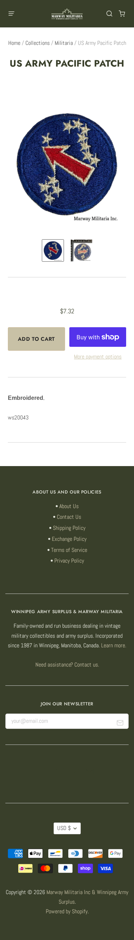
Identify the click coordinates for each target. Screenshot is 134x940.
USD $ (64, 828)
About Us (69, 506)
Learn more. (113, 645)
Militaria (64, 43)
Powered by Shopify (67, 911)
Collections (37, 43)
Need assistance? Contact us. (67, 664)
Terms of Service (69, 550)
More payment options (97, 356)
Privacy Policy (69, 560)
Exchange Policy (69, 539)
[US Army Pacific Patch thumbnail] (53, 250)
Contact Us (69, 517)
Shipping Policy (69, 528)
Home (14, 43)
